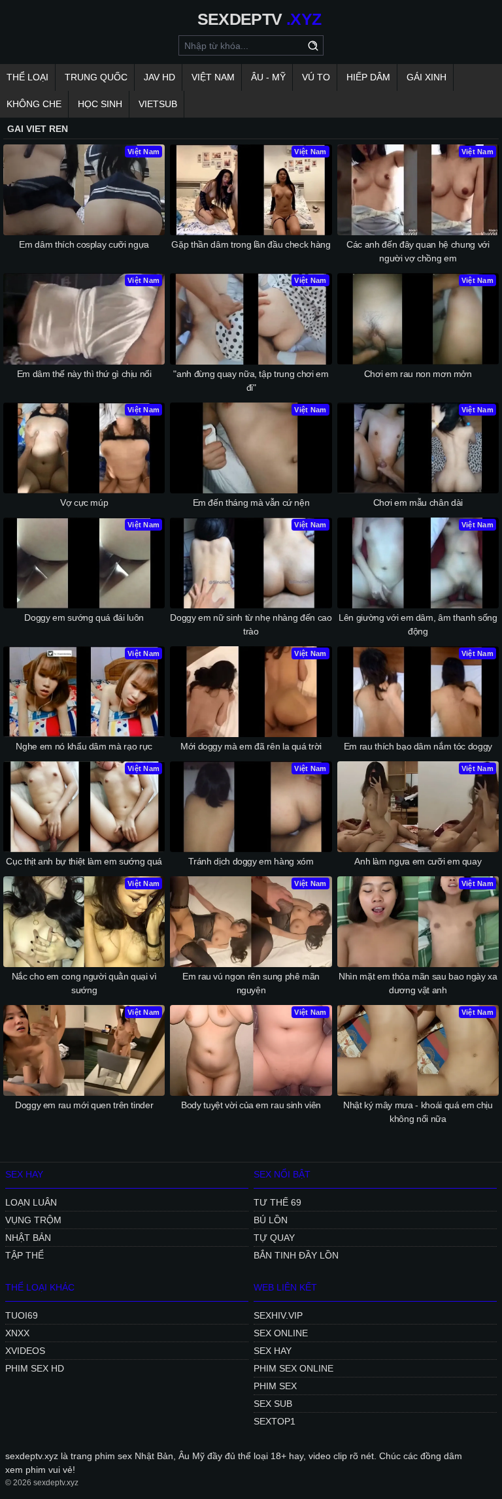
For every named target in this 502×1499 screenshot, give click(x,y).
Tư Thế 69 (277, 1202)
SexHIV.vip (278, 1315)
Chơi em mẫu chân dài (418, 502)
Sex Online (281, 1333)
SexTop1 (274, 1421)
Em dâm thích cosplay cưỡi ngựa (84, 244)
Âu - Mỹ (268, 77)
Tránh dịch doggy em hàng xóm (250, 861)
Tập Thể (24, 1255)
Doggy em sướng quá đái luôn (84, 617)
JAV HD (159, 77)
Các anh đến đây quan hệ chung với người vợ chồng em (417, 251)
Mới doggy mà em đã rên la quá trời (251, 746)
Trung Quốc (96, 77)
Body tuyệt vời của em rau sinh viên (251, 1105)
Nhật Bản (28, 1237)
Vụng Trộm (33, 1220)
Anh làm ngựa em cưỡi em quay (417, 861)
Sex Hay (273, 1350)
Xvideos (25, 1350)
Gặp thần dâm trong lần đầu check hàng (250, 244)
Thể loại (27, 77)
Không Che (34, 104)
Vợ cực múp (84, 502)
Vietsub (158, 104)
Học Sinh (100, 104)
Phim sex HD (34, 1368)
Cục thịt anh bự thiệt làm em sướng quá (84, 861)
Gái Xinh (426, 77)
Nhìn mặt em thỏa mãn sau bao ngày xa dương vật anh (418, 983)
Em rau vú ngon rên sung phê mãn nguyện (251, 983)
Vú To (316, 77)
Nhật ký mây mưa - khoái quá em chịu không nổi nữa (418, 1112)
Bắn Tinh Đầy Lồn (296, 1255)
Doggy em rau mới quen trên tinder (84, 1105)
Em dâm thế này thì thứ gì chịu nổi (84, 374)
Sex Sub (273, 1403)
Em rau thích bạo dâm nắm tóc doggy (418, 746)
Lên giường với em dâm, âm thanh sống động (418, 624)
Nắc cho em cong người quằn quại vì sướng (84, 983)
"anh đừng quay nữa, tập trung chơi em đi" (250, 381)
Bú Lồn (271, 1220)
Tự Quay (274, 1237)
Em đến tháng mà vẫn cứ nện (251, 502)
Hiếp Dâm (368, 77)
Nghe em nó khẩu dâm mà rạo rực (84, 746)
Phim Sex (275, 1386)
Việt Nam (213, 77)
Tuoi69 (21, 1315)
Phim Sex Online (293, 1368)
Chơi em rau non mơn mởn (418, 374)
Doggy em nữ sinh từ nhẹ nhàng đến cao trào (250, 624)
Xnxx (17, 1333)
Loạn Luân (31, 1202)
